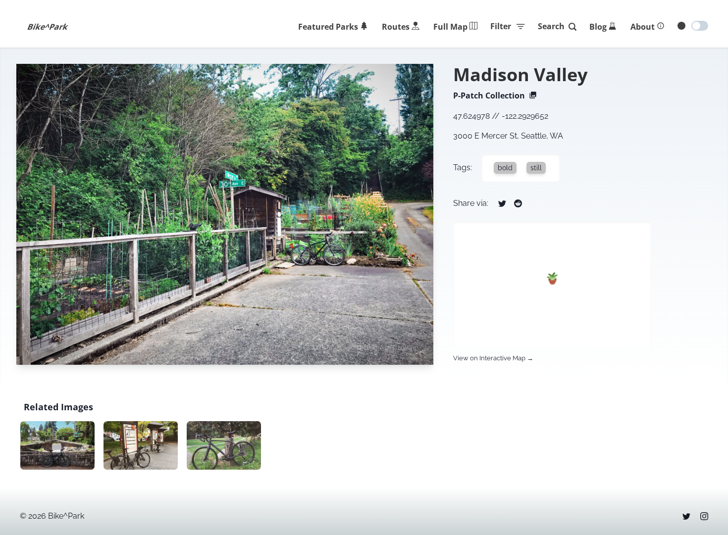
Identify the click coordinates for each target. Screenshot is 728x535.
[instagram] (704, 516)
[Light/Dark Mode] (699, 26)
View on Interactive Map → (493, 358)
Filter (500, 26)
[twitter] (686, 516)
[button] (552, 278)
